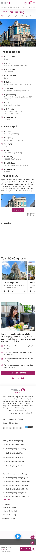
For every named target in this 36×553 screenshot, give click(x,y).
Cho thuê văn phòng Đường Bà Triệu (15, 493)
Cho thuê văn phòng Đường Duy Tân (15, 478)
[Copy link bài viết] (33, 214)
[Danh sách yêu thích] (29, 3)
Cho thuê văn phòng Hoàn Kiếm (13, 444)
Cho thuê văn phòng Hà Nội (12, 7)
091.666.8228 (14, 423)
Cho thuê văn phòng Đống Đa (12, 466)
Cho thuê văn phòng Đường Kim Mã (15, 489)
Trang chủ (1, 7)
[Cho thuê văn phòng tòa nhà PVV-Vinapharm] (14, 277)
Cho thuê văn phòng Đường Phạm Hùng (16, 481)
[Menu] (34, 3)
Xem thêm (6, 469)
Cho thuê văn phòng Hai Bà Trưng (14, 449)
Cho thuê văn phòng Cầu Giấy (13, 457)
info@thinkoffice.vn (16, 419)
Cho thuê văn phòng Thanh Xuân (13, 461)
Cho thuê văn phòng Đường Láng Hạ (15, 485)
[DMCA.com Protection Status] (29, 427)
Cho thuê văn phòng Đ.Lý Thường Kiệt (15, 496)
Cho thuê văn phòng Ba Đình (12, 453)
